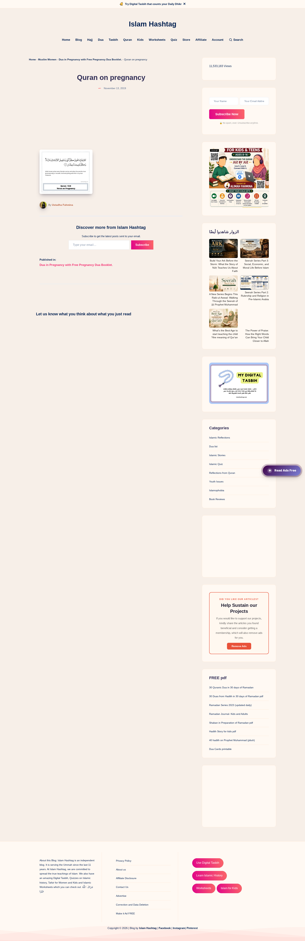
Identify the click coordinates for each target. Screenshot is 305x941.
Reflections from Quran (222, 472)
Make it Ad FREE (125, 913)
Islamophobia (216, 490)
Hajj (90, 39)
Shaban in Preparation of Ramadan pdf (231, 722)
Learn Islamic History (209, 875)
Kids (140, 39)
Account (217, 39)
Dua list (213, 446)
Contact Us (122, 887)
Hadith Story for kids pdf (222, 731)
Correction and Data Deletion (132, 904)
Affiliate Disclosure (126, 878)
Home (66, 39)
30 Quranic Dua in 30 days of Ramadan (231, 687)
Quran (127, 39)
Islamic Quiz (216, 464)
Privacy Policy (123, 860)
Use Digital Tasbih (207, 862)
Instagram (179, 928)
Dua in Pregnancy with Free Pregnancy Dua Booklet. (90, 59)
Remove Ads (239, 646)
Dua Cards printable (220, 749)
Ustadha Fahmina (62, 204)
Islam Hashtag (148, 928)
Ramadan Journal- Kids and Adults (228, 713)
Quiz (174, 39)
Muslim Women (47, 59)
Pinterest (192, 928)
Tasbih (113, 39)
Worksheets (157, 39)
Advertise (121, 895)
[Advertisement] (239, 546)
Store (186, 39)
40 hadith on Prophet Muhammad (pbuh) (232, 740)
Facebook (165, 928)
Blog (78, 39)
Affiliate (201, 39)
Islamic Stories (217, 455)
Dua (100, 39)
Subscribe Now (226, 114)
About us (121, 869)
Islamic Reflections (219, 437)
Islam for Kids (229, 888)
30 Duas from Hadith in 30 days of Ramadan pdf (236, 696)
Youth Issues (216, 481)
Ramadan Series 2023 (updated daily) (230, 705)
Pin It (86, 153)
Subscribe (142, 244)
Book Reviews (217, 499)
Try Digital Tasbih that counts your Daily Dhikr (153, 3)
